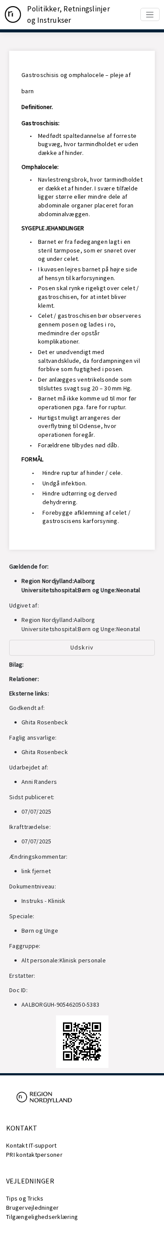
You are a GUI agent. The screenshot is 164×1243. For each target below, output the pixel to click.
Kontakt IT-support (31, 1145)
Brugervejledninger (32, 1207)
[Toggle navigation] (150, 14)
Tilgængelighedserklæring (42, 1217)
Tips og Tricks (25, 1198)
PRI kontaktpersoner (34, 1155)
